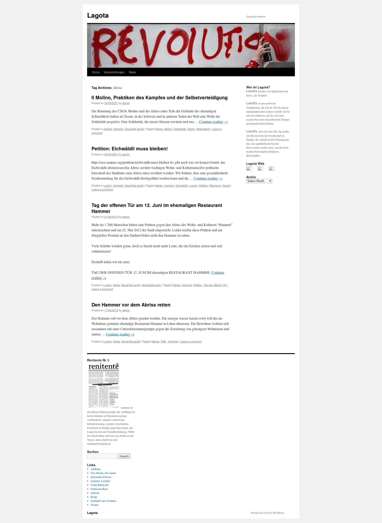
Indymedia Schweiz (101, 477)
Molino (168, 129)
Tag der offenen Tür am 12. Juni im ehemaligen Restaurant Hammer (157, 208)
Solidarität (180, 129)
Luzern (107, 185)
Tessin (191, 129)
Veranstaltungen (114, 72)
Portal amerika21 (99, 488)
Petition (203, 185)
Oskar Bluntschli (99, 485)
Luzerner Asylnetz (100, 481)
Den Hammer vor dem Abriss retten (131, 304)
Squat (226, 185)
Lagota (98, 15)
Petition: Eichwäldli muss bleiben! (130, 148)
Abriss (159, 129)
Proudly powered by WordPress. (268, 512)
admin (126, 103)
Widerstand (203, 129)
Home (95, 72)
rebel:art (95, 492)
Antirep (107, 129)
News (132, 72)
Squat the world (134, 129)
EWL (163, 341)
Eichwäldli (182, 185)
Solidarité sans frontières (104, 500)
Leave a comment (102, 189)
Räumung (215, 185)
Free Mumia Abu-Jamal (103, 473)
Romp (94, 496)
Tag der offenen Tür (215, 285)
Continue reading (213, 121)
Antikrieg (96, 469)
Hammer (187, 285)
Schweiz (118, 129)
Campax (169, 185)
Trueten (94, 504)
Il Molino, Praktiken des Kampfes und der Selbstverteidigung (160, 97)
